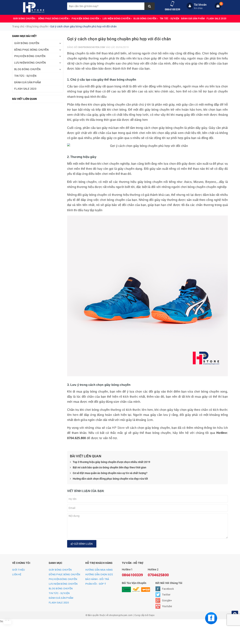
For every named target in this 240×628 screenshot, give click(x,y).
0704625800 (158, 575)
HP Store (118, 427)
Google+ (167, 600)
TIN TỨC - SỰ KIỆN (169, 18)
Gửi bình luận (83, 543)
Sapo (151, 615)
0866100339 (172, 9)
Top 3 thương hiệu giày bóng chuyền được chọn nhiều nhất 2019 (111, 461)
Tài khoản (200, 4)
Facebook (168, 588)
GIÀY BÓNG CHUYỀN (24, 18)
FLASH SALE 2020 (216, 18)
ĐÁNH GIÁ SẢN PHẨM (193, 18)
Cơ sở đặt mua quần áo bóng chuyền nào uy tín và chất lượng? (110, 473)
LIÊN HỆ (16, 574)
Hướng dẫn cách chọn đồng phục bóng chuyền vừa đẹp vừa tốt (110, 478)
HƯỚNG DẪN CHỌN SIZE (99, 574)
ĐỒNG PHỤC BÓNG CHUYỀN (53, 18)
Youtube (167, 606)
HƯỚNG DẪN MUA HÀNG (99, 569)
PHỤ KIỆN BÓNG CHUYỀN (86, 18)
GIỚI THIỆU (18, 569)
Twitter (166, 594)
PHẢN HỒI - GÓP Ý (95, 583)
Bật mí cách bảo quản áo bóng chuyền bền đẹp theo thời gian (109, 467)
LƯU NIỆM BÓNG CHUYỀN (117, 18)
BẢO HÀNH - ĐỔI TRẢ (97, 579)
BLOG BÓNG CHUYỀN (145, 18)
